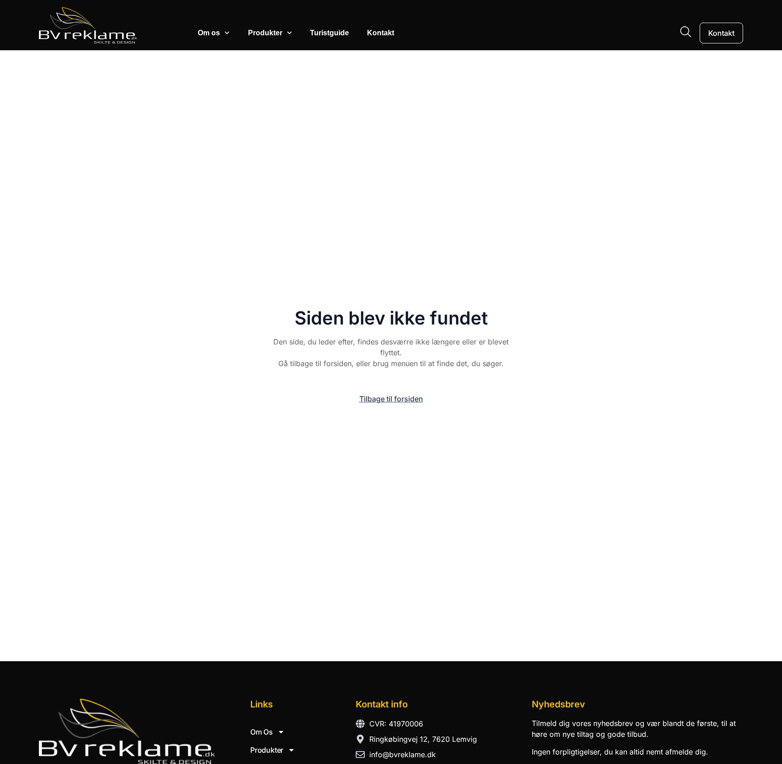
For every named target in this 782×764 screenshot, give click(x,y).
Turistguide (329, 33)
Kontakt (380, 33)
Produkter (265, 33)
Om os (209, 33)
